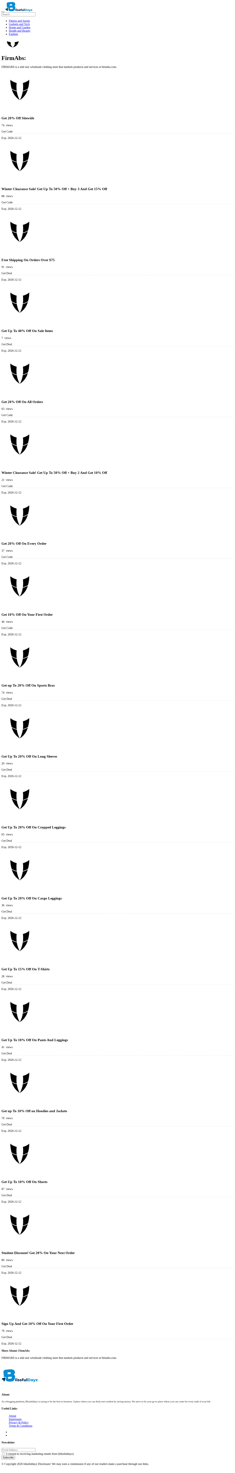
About (12, 1415)
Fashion (13, 34)
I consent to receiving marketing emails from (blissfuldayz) (40, 1453)
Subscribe (8, 1457)
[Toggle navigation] (2, 11)
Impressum (15, 1419)
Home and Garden (19, 27)
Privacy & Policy (19, 1422)
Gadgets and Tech (19, 24)
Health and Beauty (19, 30)
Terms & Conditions (20, 1425)
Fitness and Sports (19, 20)
